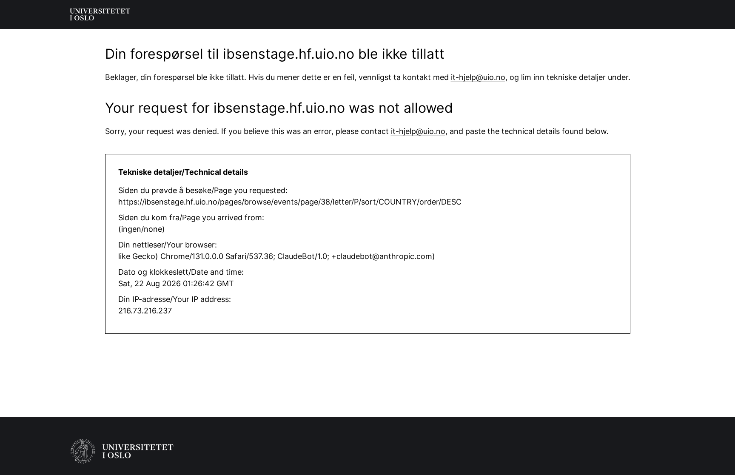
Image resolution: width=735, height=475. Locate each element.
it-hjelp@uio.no (478, 77)
